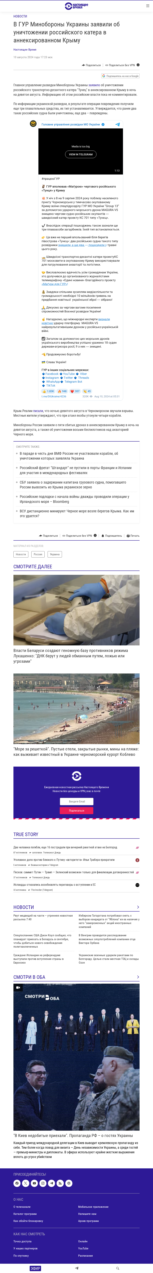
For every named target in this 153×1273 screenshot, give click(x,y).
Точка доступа (22, 1241)
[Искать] (117, 1268)
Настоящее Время (24, 49)
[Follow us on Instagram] (42, 1183)
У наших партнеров (25, 1248)
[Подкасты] (68, 1183)
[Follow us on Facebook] (17, 1183)
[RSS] (60, 1183)
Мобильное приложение (93, 1207)
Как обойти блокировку (28, 1221)
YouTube (83, 1248)
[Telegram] (76, 1268)
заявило (94, 85)
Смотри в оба (29, 977)
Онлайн (83, 1241)
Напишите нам (87, 1214)
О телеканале (22, 1207)
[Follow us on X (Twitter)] (25, 1183)
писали (38, 411)
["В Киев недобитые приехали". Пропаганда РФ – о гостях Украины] (76, 1057)
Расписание (85, 1255)
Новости (20, 16)
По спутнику (21, 1255)
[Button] (91, 65)
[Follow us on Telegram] (51, 1183)
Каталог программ (25, 1214)
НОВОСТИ (23, 907)
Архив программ (88, 1221)
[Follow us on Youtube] (34, 1183)
